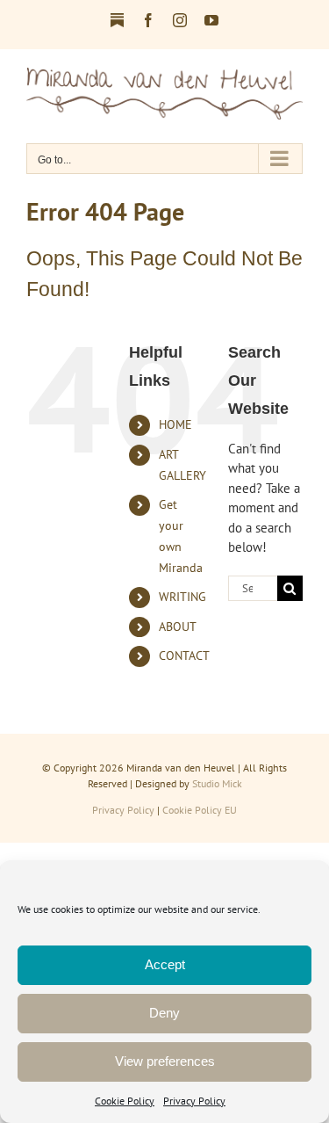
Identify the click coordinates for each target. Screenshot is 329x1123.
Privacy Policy (194, 1100)
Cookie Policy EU (199, 809)
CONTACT (184, 655)
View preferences (165, 1061)
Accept (165, 964)
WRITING (182, 597)
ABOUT (178, 626)
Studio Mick (217, 783)
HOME (175, 424)
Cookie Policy (124, 1100)
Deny (164, 1012)
